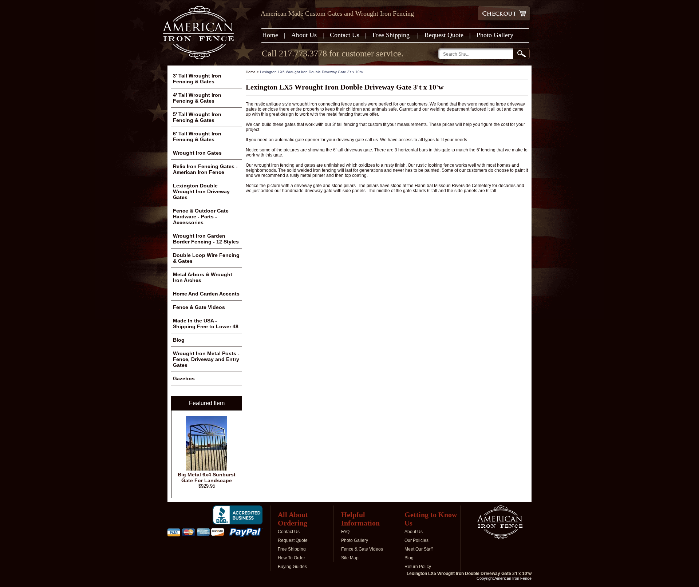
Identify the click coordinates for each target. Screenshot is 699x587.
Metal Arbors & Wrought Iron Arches (202, 277)
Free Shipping (391, 35)
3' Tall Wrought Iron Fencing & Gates (197, 78)
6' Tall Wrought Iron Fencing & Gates (197, 136)
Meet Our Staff (418, 549)
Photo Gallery (495, 35)
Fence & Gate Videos (199, 307)
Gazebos (184, 378)
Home (270, 35)
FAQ (345, 531)
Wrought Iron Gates (197, 153)
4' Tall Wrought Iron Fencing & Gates (197, 98)
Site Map (350, 557)
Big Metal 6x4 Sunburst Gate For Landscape (207, 477)
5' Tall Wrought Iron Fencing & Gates (197, 117)
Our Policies (416, 540)
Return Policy (417, 566)
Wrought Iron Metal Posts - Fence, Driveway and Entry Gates (206, 359)
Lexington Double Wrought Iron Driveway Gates (201, 191)
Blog (179, 340)
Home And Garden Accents (206, 294)
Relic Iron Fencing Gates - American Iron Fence (205, 169)
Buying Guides (292, 566)
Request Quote (443, 35)
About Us (304, 35)
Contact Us (344, 35)
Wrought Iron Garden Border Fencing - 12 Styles (206, 239)
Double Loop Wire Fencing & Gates (206, 258)
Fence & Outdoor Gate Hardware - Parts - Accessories (201, 216)
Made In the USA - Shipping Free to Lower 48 (205, 323)
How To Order (291, 557)
